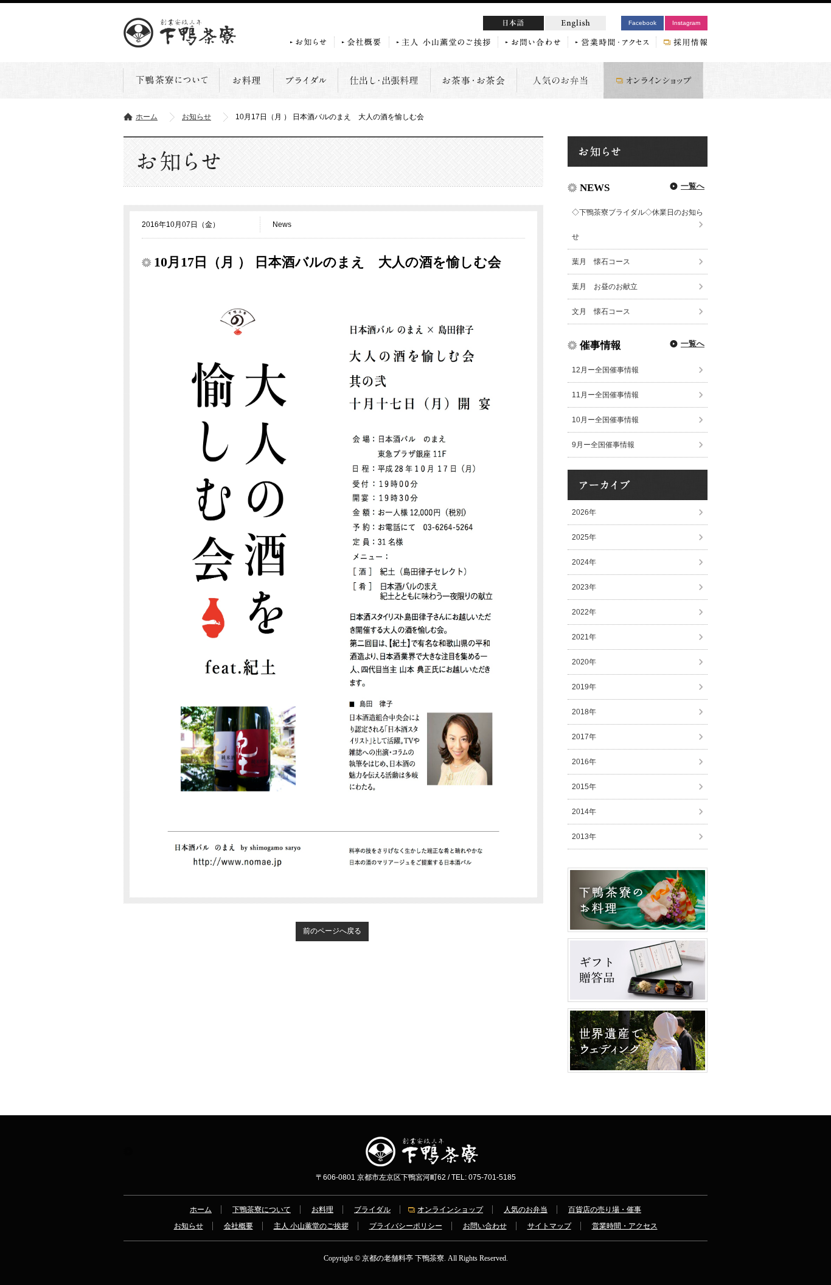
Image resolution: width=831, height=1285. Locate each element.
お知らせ (196, 117)
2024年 (584, 562)
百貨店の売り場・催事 (604, 1209)
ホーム (147, 117)
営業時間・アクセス (625, 1226)
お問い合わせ (485, 1226)
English (575, 23)
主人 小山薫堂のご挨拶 (311, 1226)
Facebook (642, 22)
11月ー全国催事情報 (605, 395)
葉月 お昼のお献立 (605, 286)
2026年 (584, 512)
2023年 (584, 587)
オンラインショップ (450, 1209)
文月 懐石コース (601, 311)
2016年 (584, 761)
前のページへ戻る (332, 931)
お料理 (322, 1209)
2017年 (584, 737)
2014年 (584, 811)
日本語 (536, 24)
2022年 (584, 612)
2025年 (584, 537)
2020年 (584, 662)
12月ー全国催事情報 (605, 370)
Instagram (686, 22)
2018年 (584, 712)
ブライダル (372, 1209)
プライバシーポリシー (405, 1226)
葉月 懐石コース (601, 261)
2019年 (584, 687)
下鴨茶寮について (261, 1209)
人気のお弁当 (526, 1209)
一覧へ (692, 185)
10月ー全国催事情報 (605, 420)
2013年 (584, 836)
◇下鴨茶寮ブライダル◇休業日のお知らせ (637, 224)
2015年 (584, 786)
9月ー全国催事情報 (603, 445)
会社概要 (238, 1226)
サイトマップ (549, 1226)
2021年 (584, 637)
